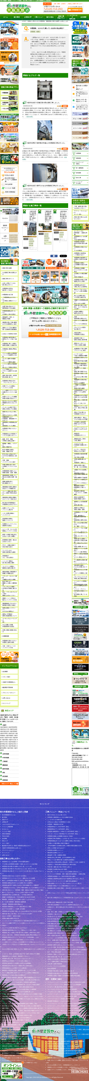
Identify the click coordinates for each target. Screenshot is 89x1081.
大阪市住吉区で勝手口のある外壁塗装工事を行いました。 (46, 186)
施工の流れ (50, 17)
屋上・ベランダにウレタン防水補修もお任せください (9, 594)
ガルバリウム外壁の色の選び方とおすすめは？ (15, 928)
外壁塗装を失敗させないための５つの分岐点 (14, 876)
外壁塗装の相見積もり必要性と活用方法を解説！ (80, 259)
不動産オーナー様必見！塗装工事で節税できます (80, 371)
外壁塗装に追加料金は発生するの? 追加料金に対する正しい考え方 (65, 878)
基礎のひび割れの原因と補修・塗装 (79, 508)
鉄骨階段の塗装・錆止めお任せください (9, 540)
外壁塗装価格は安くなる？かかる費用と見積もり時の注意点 (63, 841)
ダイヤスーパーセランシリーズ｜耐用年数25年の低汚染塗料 (63, 994)
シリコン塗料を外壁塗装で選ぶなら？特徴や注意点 (9, 365)
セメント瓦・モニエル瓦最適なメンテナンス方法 (9, 530)
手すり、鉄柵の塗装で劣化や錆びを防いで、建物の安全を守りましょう (66, 940)
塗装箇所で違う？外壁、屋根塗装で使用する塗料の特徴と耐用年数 (65, 1041)
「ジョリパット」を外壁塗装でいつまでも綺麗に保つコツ (18, 991)
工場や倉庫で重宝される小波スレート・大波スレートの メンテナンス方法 (22, 996)
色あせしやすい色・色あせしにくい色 (82, 100)
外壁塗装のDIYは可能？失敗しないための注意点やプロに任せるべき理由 (22, 911)
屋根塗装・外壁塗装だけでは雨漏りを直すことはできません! (18, 899)
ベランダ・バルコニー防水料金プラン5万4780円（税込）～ (63, 833)
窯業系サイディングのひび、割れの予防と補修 (80, 408)
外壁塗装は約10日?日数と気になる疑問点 (80, 285)
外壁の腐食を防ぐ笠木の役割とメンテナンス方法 (9, 466)
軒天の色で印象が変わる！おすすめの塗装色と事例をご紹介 (63, 919)
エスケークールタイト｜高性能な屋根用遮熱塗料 (60, 998)
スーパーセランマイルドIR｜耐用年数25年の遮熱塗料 (62, 989)
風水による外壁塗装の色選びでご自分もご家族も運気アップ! (18, 880)
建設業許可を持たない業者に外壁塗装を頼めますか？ (16, 845)
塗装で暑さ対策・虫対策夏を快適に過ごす (9, 376)
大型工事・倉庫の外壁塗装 (54, 963)
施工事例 (17, 17)
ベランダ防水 (9, 109)
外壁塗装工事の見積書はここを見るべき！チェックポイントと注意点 (66, 838)
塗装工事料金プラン (61, 17)
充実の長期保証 (6, 833)
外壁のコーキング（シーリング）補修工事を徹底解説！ (62, 881)
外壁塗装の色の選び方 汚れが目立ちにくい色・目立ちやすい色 (19, 868)
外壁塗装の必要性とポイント (55, 850)
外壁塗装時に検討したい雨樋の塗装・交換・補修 (9, 471)
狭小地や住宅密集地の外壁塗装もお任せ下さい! (9, 503)
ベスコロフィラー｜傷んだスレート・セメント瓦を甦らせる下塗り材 (66, 991)
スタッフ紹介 (6, 677)
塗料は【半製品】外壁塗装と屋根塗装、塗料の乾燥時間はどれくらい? (21, 977)
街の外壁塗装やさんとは (8, 815)
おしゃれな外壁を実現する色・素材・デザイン (80, 524)
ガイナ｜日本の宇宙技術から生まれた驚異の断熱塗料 (62, 1013)
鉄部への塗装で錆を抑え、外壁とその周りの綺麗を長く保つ (63, 935)
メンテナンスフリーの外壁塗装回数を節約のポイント (80, 317)
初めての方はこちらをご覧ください (57, 815)
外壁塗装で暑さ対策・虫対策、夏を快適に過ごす (60, 971)
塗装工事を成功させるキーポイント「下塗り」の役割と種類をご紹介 (66, 1058)
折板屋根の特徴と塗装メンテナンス (7, 519)
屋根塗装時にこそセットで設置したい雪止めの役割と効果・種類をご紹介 (67, 928)
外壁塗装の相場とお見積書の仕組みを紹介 (80, 264)
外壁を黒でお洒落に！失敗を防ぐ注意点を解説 (80, 540)
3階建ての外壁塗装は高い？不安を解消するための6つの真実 (18, 897)
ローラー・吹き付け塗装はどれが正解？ (80, 450)
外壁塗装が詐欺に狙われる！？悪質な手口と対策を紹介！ (18, 965)
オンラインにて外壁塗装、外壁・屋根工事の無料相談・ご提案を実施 (66, 874)
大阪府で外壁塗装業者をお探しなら (11, 848)
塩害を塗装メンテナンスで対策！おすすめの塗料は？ (16, 1017)
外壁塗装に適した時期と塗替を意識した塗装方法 (9, 344)
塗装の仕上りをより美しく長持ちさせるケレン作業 (9, 413)
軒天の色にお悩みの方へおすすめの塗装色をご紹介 (9, 456)
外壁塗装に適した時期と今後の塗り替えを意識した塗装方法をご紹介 (21, 932)
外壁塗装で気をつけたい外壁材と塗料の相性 (9, 641)
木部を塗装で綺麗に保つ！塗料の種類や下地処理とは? (80, 477)
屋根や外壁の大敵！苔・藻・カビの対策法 (80, 466)
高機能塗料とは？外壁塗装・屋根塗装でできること (9, 419)
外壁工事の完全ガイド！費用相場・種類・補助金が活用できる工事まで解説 (22, 890)
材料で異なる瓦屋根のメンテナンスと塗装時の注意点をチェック (65, 904)
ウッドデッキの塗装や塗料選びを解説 (8, 551)
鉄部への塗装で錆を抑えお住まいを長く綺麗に (9, 535)
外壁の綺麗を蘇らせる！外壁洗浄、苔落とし (80, 461)
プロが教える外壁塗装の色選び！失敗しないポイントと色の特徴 (19, 864)
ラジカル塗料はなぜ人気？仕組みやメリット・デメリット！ (18, 1060)
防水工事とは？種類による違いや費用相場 (9, 583)
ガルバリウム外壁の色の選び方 (80, 328)
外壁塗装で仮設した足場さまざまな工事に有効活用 (80, 376)
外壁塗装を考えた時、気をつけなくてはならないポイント (18, 958)
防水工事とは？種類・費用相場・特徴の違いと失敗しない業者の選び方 (21, 1006)
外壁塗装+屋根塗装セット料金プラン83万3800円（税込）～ (63, 831)
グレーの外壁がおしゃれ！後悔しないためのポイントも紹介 (18, 1043)
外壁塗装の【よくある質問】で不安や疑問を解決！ (16, 861)
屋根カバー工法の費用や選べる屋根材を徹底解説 (9, 328)
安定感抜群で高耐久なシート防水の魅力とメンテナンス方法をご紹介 (21, 1013)
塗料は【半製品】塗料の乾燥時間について (9, 615)
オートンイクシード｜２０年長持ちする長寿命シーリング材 (63, 1017)
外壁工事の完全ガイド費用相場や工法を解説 (8, 307)
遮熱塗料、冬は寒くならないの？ (56, 1039)
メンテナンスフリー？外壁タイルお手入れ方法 (80, 429)
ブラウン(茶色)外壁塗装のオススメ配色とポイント (81, 556)
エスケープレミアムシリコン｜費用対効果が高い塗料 (62, 996)
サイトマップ (6, 703)
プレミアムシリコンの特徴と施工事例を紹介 (80, 577)
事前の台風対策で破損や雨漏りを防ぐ (80, 498)
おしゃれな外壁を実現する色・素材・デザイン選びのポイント (19, 1039)
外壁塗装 (9, 93)
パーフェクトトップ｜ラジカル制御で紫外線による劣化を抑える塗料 (66, 982)
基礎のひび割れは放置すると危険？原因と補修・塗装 (16, 1032)
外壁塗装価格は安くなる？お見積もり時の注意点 (8, 312)
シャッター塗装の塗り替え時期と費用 (8, 562)
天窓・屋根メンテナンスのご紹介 (8, 461)
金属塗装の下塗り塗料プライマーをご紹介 (80, 349)
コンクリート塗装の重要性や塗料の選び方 (8, 567)
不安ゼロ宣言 (5, 836)
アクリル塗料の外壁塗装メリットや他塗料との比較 (9, 355)
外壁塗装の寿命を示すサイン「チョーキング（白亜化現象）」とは (20, 937)
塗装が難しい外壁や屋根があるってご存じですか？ (80, 402)
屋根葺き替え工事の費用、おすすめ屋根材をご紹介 (61, 857)
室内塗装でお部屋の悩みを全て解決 (57, 869)
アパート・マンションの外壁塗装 (56, 966)
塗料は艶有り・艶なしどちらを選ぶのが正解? (81, 418)
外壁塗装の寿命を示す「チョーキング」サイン (9, 381)
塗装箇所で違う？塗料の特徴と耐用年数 (80, 339)
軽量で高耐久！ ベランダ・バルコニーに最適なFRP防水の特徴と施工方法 (22, 1008)
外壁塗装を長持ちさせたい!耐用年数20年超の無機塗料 (80, 360)
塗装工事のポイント (8, 278)
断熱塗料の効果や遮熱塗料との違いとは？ (80, 487)
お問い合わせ (6, 698)
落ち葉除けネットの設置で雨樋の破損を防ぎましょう (62, 930)
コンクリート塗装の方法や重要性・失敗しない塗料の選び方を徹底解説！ (67, 949)
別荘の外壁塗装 (51, 968)
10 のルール (5, 829)
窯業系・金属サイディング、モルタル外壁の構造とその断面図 (19, 989)
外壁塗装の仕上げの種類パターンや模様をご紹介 (80, 572)
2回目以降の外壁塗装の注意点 (79, 333)
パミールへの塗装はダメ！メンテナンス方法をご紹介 (80, 482)
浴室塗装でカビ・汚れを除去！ (8, 556)
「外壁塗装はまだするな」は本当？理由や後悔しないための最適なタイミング (23, 887)
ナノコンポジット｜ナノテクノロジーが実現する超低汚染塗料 (64, 1003)
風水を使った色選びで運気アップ (82, 87)
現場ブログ (5, 819)
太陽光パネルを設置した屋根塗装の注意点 (80, 471)
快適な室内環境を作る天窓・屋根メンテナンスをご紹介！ (63, 921)
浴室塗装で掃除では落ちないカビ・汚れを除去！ (60, 945)
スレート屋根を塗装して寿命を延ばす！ (58, 961)
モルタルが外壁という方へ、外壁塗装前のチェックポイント (63, 1065)
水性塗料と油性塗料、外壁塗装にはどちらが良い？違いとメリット (65, 1048)
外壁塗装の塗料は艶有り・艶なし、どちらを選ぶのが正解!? (63, 1046)
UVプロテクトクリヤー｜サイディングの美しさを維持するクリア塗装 (66, 1008)
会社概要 (83, 17)
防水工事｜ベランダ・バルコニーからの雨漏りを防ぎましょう (64, 871)
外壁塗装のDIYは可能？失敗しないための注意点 (81, 397)
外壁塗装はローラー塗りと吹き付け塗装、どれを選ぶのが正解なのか (21, 980)
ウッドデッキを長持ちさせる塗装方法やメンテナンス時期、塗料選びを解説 (68, 942)
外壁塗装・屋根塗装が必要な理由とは (12, 904)
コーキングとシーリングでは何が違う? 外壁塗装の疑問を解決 (19, 982)
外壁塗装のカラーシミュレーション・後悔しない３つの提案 (18, 878)
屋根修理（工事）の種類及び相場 (8, 318)
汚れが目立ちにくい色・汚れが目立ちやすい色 (82, 94)
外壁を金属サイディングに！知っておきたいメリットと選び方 (64, 883)
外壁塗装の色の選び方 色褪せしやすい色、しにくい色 (17, 866)
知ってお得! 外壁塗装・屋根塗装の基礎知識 (14, 902)
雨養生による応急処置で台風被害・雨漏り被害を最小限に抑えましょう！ (22, 1029)
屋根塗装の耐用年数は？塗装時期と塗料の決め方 (80, 519)
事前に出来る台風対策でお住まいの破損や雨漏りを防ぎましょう (19, 1027)
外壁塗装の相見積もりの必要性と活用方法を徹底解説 (16, 963)
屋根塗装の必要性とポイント (55, 852)
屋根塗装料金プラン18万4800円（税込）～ (59, 829)
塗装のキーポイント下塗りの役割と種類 (80, 344)
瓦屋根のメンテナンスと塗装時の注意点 (9, 524)
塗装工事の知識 (7, 268)
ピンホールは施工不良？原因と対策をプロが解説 (9, 408)
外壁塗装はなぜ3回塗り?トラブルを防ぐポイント (9, 434)
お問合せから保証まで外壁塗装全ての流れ (59, 822)
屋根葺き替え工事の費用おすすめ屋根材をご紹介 (9, 323)
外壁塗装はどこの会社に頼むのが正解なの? (14, 975)
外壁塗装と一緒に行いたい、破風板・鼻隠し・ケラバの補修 (63, 914)
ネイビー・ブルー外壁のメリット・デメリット (80, 530)
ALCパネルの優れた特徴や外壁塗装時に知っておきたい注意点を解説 (21, 984)
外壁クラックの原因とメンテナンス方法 (8, 387)
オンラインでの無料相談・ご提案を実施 (80, 233)
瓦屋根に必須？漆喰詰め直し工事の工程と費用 (60, 902)
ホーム (5, 17)
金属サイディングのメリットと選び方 (8, 509)
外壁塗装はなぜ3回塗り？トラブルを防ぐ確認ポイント (17, 961)
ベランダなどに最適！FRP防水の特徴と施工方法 (9, 588)
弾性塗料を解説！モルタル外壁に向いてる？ (80, 567)
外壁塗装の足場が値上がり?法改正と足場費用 (80, 381)
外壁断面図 (5, 636)
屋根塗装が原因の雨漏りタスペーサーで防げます (9, 498)
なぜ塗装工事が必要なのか (9, 273)
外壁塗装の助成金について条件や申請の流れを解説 (61, 876)
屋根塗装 (9, 98)
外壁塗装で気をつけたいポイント (9, 429)
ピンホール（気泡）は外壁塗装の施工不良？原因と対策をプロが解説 (21, 954)
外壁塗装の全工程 (7, 294)
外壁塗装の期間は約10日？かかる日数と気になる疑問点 (17, 883)
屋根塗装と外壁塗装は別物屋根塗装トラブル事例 (9, 424)
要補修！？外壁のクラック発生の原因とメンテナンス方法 (18, 939)
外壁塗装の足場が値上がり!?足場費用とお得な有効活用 (62, 973)
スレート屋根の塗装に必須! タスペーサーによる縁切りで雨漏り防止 (20, 972)
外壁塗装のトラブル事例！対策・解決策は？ (80, 514)
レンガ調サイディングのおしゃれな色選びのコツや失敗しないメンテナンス (22, 942)
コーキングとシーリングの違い (9, 620)
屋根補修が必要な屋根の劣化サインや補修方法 (9, 487)
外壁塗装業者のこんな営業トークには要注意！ (80, 392)
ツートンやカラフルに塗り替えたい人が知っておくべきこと (82, 107)
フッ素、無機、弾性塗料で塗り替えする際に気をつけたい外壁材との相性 (22, 994)
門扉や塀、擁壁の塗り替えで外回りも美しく (59, 867)
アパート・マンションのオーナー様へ (80, 212)
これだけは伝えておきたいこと (10, 824)
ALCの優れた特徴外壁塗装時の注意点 (8, 625)
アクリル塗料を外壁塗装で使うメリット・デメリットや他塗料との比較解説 (68, 1022)
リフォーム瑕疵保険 (7, 826)
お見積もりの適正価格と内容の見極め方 (80, 275)
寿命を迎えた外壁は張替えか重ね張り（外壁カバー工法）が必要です (66, 862)
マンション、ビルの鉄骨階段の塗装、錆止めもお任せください (64, 937)
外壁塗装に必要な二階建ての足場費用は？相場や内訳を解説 (63, 975)
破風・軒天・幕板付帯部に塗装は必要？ (8, 440)
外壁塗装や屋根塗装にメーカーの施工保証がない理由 (80, 365)
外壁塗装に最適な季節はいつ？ (9, 349)
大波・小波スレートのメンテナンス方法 (8, 646)
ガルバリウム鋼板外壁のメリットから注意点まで (80, 323)
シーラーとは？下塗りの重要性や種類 (80, 354)
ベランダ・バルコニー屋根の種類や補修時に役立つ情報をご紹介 (19, 1003)
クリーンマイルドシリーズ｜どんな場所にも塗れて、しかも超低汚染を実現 (68, 1015)
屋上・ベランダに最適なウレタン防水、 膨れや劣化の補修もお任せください (23, 1010)
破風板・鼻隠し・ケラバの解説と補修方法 (9, 445)
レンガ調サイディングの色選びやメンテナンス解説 (9, 392)
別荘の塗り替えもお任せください (80, 217)
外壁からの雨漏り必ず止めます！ (56, 848)
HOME (24, 21)
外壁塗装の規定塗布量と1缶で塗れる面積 (80, 455)
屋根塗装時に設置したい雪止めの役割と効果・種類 (9, 477)
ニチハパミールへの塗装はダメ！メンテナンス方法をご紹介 (18, 1022)
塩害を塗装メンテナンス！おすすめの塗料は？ (8, 609)
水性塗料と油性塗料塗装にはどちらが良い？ (80, 424)
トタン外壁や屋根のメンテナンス (8, 514)
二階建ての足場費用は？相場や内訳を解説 (80, 386)
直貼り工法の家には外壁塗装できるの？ (80, 413)
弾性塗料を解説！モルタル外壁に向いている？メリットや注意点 (19, 1058)
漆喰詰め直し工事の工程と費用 (80, 439)
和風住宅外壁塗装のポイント (80, 434)
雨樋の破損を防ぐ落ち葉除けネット (7, 482)
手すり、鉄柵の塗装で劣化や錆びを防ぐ (8, 546)
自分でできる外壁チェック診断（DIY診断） (14, 909)
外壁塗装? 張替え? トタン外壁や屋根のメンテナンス (61, 885)
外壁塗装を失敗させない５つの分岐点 (80, 249)
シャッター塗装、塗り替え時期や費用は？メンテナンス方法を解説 (65, 947)
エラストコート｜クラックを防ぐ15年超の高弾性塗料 (62, 1006)
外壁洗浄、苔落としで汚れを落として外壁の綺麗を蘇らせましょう (65, 954)
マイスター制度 (6, 831)
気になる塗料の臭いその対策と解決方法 (80, 296)
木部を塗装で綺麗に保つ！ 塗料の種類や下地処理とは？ (17, 1020)
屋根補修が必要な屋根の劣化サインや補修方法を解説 (62, 933)
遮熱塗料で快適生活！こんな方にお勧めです (59, 1001)
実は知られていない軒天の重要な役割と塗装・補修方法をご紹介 (65, 916)
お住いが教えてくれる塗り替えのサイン (8, 284)
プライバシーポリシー (8, 692)
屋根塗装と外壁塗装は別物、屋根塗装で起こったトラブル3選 (19, 970)
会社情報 (4, 838)
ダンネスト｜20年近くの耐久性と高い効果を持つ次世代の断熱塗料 (65, 1010)
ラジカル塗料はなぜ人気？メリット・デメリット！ (80, 588)
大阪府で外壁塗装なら (8, 682)
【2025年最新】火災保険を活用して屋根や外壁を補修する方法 (64, 845)
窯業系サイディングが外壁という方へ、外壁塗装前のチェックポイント (66, 1067)
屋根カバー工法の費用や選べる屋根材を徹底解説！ (61, 859)
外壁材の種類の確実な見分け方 (78, 312)
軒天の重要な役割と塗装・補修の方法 (8, 450)
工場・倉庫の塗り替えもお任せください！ (80, 207)
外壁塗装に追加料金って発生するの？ (80, 254)
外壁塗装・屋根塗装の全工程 (55, 824)
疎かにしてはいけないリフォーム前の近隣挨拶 (80, 291)
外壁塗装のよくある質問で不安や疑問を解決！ (80, 238)
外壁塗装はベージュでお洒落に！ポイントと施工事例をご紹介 (19, 1050)
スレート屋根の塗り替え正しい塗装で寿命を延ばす (9, 493)
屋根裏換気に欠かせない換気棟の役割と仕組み (9, 604)
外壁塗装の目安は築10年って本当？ (7, 289)
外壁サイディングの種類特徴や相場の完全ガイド (9, 397)
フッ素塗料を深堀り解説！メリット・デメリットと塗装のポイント (20, 1055)
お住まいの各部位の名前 (9, 334)
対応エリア (5, 841)
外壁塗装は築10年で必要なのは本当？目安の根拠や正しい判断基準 (20, 885)
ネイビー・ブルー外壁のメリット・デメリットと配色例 (17, 1041)
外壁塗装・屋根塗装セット (9, 103)
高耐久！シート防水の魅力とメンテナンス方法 (9, 599)
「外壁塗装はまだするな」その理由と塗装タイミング (9, 300)
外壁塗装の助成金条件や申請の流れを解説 (80, 243)
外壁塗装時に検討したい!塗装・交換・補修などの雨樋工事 (63, 926)
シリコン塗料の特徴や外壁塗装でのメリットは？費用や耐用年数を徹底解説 (68, 1020)
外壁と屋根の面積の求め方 (9, 630)
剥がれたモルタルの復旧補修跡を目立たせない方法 (9, 403)
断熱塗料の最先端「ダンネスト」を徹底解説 (80, 493)
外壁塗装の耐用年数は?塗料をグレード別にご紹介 (9, 339)
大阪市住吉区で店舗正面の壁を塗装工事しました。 (44, 102)
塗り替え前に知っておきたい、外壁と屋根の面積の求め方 (18, 987)
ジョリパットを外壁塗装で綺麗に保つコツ (80, 445)
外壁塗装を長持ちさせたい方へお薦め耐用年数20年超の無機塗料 (65, 1050)
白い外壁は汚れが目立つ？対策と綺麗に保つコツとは (80, 546)
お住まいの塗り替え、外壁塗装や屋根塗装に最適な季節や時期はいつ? (21, 935)
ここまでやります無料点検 (72, 17)
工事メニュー (39, 17)
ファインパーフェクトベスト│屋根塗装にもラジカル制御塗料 (64, 984)
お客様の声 (28, 17)
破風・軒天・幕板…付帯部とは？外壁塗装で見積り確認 (62, 911)
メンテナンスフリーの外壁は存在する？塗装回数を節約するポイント (21, 920)
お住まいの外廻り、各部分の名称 (11, 916)
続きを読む (30, 116)
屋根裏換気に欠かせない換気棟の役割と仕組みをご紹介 (17, 1015)
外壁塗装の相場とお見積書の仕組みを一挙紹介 (60, 836)
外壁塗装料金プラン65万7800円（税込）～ (59, 826)
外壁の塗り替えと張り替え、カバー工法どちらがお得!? (17, 913)
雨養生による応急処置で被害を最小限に (80, 503)
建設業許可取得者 (7, 687)
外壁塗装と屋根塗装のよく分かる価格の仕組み (60, 817)
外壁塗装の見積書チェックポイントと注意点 (80, 270)
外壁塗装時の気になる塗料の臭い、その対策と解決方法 (17, 894)
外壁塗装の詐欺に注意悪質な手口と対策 (80, 280)
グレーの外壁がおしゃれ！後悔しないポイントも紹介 (80, 535)
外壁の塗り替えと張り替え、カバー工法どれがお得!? (80, 307)
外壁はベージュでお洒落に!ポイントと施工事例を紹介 (80, 551)
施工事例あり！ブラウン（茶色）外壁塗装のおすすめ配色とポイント (21, 1053)
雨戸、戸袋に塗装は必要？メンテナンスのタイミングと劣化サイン (65, 952)
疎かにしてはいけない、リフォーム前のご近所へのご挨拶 (18, 892)
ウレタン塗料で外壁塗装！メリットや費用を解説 (8, 360)
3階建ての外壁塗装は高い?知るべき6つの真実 (81, 302)
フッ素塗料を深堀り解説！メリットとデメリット (80, 561)
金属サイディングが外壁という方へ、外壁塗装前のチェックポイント (66, 1069)
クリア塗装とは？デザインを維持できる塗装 (9, 371)
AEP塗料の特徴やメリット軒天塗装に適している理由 (80, 593)
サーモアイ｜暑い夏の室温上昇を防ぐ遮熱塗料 (60, 987)
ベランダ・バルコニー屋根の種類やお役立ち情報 (9, 578)
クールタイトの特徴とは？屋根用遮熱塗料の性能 (80, 583)
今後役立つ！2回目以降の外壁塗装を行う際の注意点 (61, 864)
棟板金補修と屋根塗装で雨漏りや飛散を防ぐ (9, 572)
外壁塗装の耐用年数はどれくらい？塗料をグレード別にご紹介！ (19, 930)
